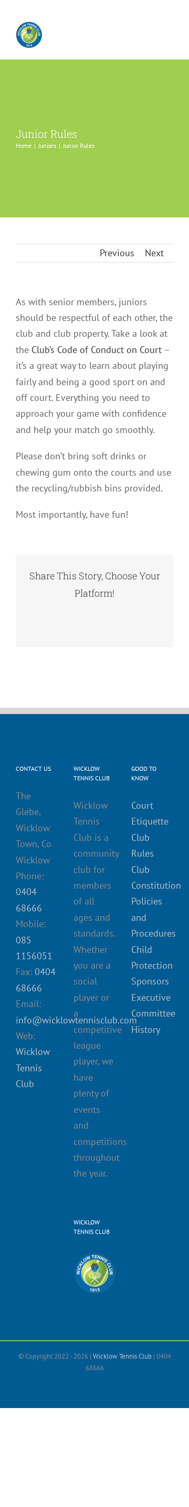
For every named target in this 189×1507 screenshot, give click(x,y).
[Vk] (153, 614)
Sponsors (150, 981)
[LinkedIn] (86, 614)
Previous (117, 253)
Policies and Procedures (152, 917)
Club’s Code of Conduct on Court (97, 350)
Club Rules (142, 845)
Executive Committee (152, 1005)
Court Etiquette (150, 813)
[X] (52, 614)
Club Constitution (152, 877)
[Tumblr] (120, 614)
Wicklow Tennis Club (33, 1068)
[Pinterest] (136, 614)
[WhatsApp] (103, 614)
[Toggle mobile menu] (169, 30)
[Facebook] (36, 614)
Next (154, 253)
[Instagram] (103, 1390)
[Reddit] (69, 614)
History (145, 1029)
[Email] (94, 628)
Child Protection (152, 957)
